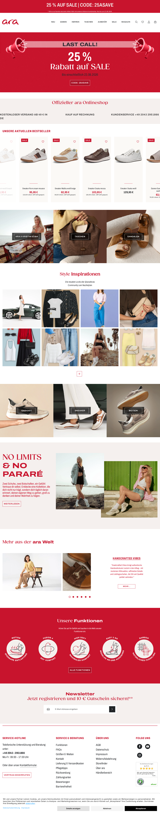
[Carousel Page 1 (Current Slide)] (70, 597)
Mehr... (126, 586)
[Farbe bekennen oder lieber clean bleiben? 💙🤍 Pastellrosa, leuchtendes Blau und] (99, 308)
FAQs (59, 749)
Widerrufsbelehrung (106, 758)
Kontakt (60, 758)
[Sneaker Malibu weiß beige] (48, 156)
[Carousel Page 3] (77, 597)
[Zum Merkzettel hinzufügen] (26, 142)
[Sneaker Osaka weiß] (111, 156)
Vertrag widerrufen (17, 775)
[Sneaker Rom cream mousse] (16, 156)
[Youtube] (147, 746)
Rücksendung (63, 772)
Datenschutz (102, 749)
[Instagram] (139, 755)
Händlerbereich (104, 772)
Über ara (100, 768)
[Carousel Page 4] (81, 597)
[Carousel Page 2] (73, 597)
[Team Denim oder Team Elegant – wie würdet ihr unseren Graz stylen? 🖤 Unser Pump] (61, 308)
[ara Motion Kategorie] (16, 648)
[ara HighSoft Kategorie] (80, 648)
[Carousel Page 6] (90, 597)
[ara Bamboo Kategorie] (144, 648)
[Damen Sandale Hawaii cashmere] (143, 156)
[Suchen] (136, 21)
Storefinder (101, 763)
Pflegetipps (62, 768)
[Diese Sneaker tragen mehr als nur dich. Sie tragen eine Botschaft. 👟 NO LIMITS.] (99, 347)
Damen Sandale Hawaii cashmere (143, 189)
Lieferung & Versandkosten (70, 763)
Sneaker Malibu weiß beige (48, 188)
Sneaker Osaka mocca (80, 188)
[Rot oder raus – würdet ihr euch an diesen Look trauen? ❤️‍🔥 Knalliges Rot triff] (21, 347)
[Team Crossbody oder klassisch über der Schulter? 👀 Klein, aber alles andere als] (139, 308)
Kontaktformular (28, 765)
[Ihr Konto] (148, 21)
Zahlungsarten (63, 777)
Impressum (102, 754)
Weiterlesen (12, 504)
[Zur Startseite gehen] (10, 21)
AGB (98, 745)
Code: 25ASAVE (80, 83)
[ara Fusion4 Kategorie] (48, 648)
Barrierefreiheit (64, 786)
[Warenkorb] (155, 21)
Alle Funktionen (80, 670)
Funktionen (62, 745)
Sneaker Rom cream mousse (17, 188)
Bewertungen (63, 781)
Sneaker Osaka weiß (112, 188)
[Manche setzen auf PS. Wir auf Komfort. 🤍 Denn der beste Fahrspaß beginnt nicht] (21, 308)
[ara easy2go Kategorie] (112, 648)
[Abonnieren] (112, 709)
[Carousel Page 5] (85, 597)
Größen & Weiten (65, 754)
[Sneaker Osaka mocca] (80, 156)
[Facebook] (139, 746)
